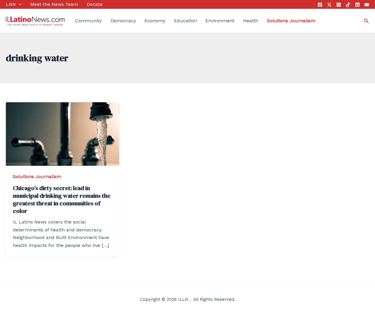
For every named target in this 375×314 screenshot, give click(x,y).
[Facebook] (320, 4)
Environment (219, 20)
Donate (95, 4)
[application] (19, 4)
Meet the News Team (54, 4)
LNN (11, 4)
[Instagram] (338, 4)
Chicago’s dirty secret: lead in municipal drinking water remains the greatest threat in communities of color (61, 199)
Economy (154, 20)
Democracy (123, 20)
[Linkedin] (357, 4)
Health (250, 20)
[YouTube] (366, 4)
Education (185, 20)
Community (88, 20)
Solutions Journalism (37, 176)
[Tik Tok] (348, 4)
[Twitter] (329, 4)
